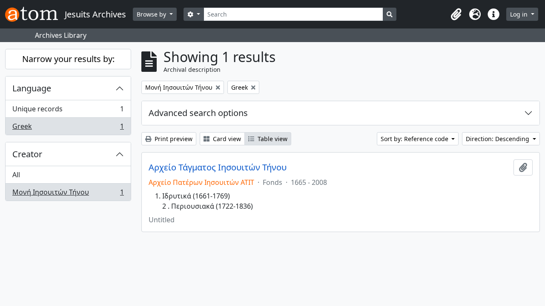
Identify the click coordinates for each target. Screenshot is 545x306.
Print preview (172, 139)
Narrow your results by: (68, 59)
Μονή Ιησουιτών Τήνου (68, 194)
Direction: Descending (498, 139)
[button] (456, 14)
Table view (271, 139)
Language (31, 88)
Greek (68, 128)
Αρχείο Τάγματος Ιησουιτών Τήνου (218, 167)
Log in (519, 14)
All (16, 174)
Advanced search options (198, 113)
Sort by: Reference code (415, 139)
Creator (27, 154)
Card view (226, 139)
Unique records (68, 111)
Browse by (152, 14)
